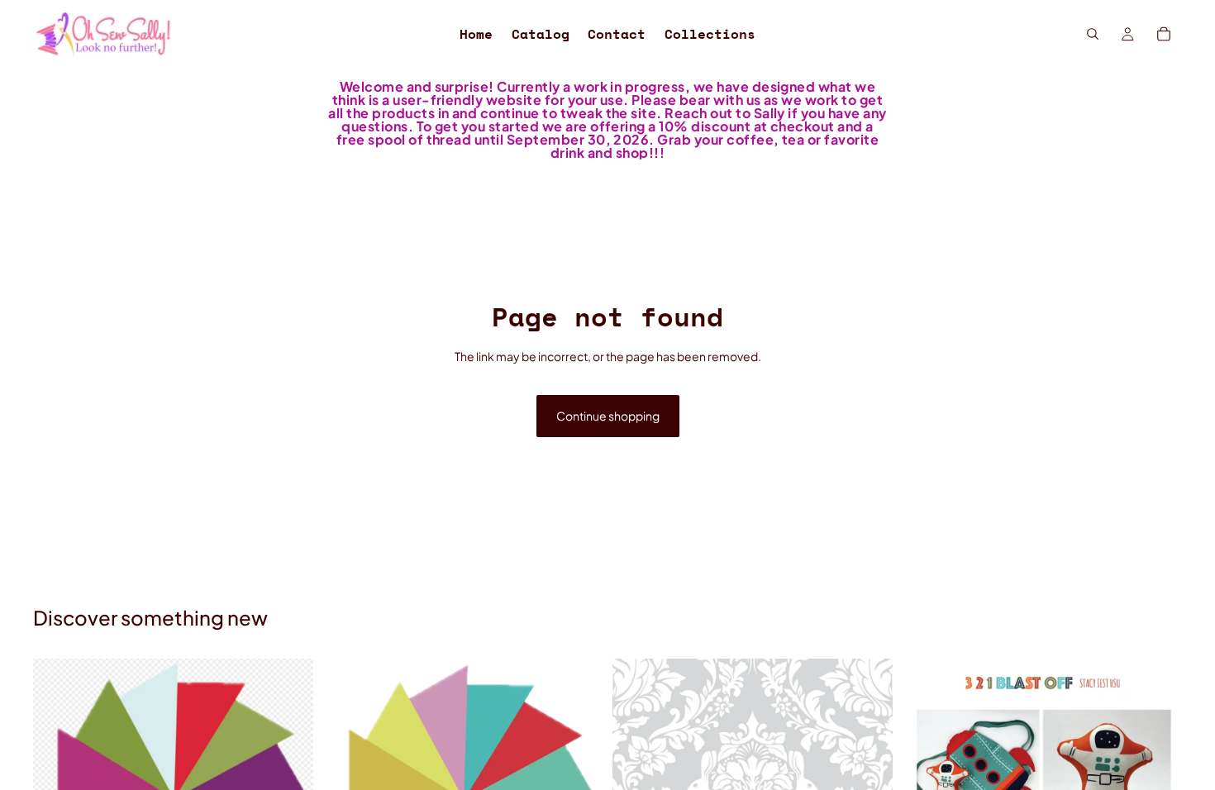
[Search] (1092, 34)
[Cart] (1164, 34)
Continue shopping (608, 415)
